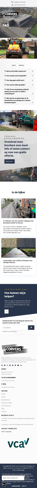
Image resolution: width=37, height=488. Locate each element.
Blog (2, 408)
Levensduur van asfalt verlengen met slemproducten (17, 424)
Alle (14, 65)
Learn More (15, 486)
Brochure (9, 161)
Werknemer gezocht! (10, 477)
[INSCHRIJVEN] (31, 327)
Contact (3, 411)
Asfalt (21, 65)
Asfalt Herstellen (6, 403)
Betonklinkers (5, 400)
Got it (24, 486)
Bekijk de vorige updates (10, 331)
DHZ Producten (6, 405)
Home (3, 394)
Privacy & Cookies (21, 468)
